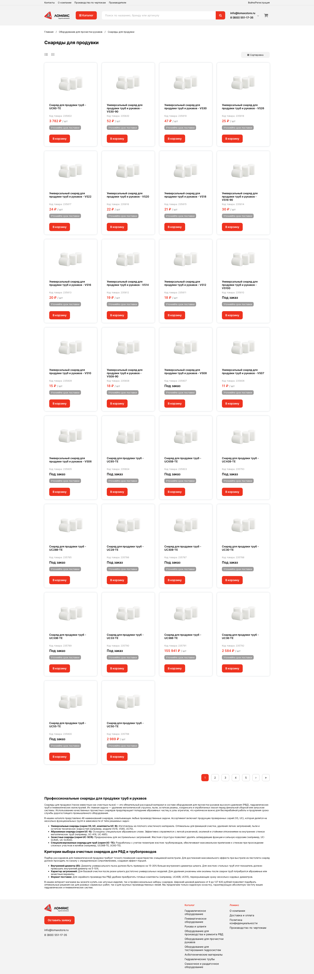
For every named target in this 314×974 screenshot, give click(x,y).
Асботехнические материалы (204, 954)
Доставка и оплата (242, 915)
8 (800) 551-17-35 (241, 17)
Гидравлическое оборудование (195, 912)
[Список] (46, 54)
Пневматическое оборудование (195, 920)
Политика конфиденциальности (244, 921)
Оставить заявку (59, 920)
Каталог (87, 15)
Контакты (49, 2)
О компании (64, 2)
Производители (117, 2)
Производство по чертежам (90, 2)
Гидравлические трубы (200, 959)
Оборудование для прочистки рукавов (204, 940)
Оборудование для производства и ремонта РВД (204, 932)
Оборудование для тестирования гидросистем (203, 948)
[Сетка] (53, 54)
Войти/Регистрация (259, 2)
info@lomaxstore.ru (242, 13)
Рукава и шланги (195, 926)
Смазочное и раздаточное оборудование (202, 965)
